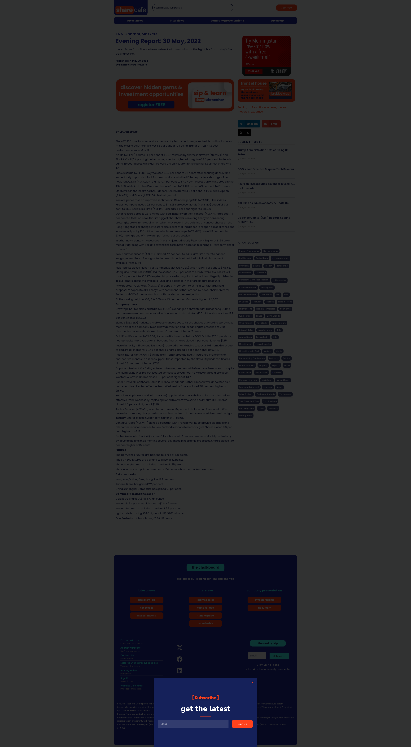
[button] (252, 682)
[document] (205, 373)
